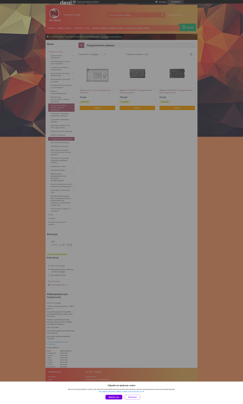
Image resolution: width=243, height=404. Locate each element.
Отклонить (132, 397)
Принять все (114, 397)
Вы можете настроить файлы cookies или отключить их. (120, 392)
